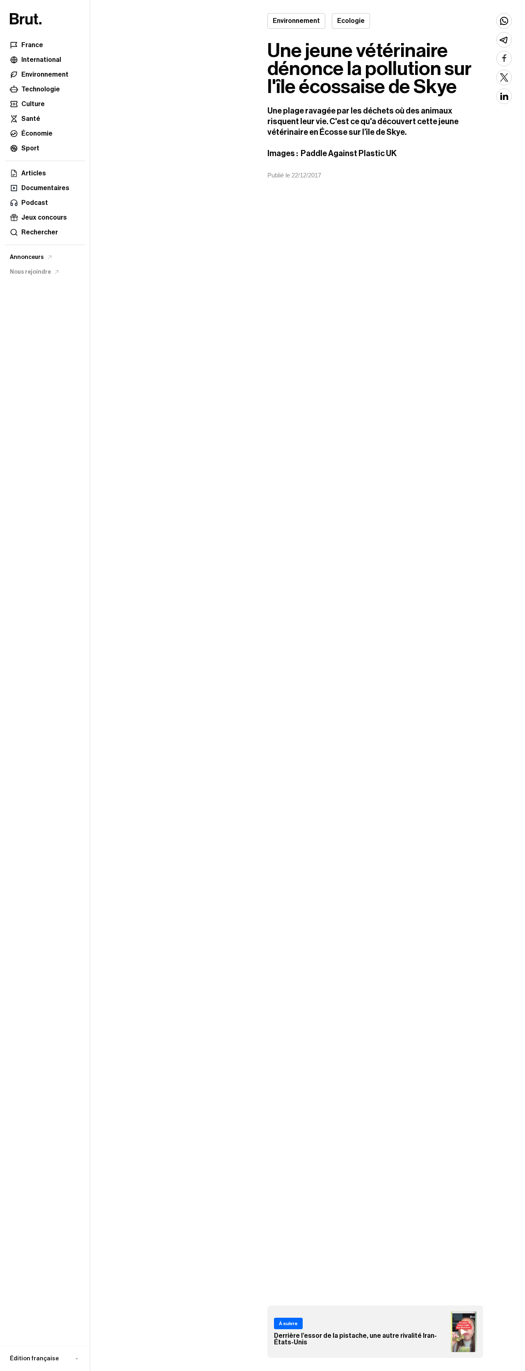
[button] (45, 1358)
